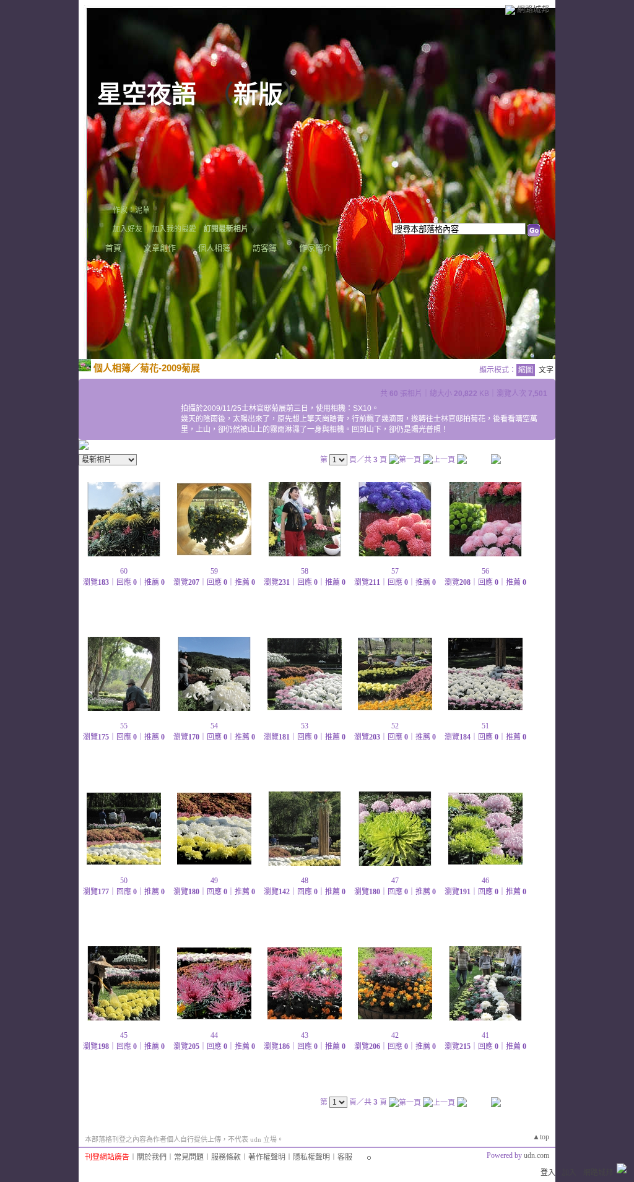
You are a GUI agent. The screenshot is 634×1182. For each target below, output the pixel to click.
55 (124, 726)
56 (485, 571)
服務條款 (226, 1157)
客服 (344, 1157)
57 (395, 571)
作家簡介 (315, 247)
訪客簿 (265, 247)
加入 (569, 1172)
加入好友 (127, 229)
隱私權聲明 (311, 1157)
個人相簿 (214, 247)
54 (214, 726)
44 (214, 1035)
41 (485, 1035)
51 (485, 726)
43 (304, 1035)
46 (485, 880)
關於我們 (152, 1157)
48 (304, 880)
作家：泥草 (131, 210)
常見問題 (189, 1157)
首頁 (113, 247)
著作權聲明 (266, 1157)
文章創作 (160, 247)
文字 (546, 370)
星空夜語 (146, 94)
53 (304, 726)
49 (214, 880)
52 (395, 726)
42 (395, 1035)
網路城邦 (533, 9)
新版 (258, 94)
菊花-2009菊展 (170, 368)
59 (214, 571)
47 (395, 880)
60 (124, 571)
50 (124, 880)
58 (304, 571)
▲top (540, 1136)
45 (124, 1035)
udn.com (536, 1155)
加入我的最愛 (174, 229)
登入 (548, 1172)
